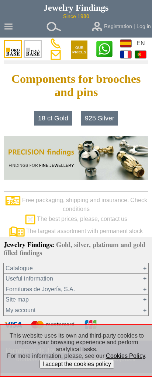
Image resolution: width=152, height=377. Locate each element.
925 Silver (99, 118)
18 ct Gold (53, 118)
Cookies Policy (125, 356)
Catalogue (19, 268)
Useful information (29, 278)
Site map (17, 299)
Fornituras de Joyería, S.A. (40, 289)
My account (20, 310)
